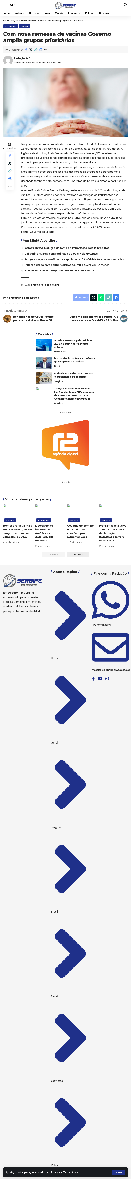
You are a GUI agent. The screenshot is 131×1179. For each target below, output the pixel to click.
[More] (45, 49)
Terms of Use (70, 1172)
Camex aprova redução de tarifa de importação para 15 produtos (67, 248)
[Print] (41, 49)
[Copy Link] (36, 49)
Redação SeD (22, 58)
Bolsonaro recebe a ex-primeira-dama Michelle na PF (59, 270)
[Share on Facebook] (26, 49)
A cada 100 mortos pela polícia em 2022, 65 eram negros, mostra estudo (73, 344)
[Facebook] (94, 678)
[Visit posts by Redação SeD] (8, 60)
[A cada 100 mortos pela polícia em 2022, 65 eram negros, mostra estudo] (44, 345)
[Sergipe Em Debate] (65, 5)
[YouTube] (100, 678)
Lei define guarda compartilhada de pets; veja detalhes (61, 253)
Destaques (10, 26)
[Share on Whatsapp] (101, 297)
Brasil (57, 366)
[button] (118, 1172)
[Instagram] (107, 678)
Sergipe (24, 26)
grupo (34, 284)
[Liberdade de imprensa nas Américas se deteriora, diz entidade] (49, 512)
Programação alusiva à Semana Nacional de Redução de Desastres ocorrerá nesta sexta (112, 533)
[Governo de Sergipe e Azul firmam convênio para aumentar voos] (81, 512)
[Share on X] (31, 49)
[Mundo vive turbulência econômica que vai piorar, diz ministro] (44, 363)
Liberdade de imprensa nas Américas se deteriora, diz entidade (44, 533)
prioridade (45, 284)
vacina (55, 284)
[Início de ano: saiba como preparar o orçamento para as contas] (44, 378)
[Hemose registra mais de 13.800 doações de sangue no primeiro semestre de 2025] (17, 512)
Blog (13, 20)
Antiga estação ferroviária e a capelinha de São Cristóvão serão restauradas (74, 259)
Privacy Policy (50, 1172)
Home (6, 20)
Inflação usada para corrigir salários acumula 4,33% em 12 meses (67, 264)
